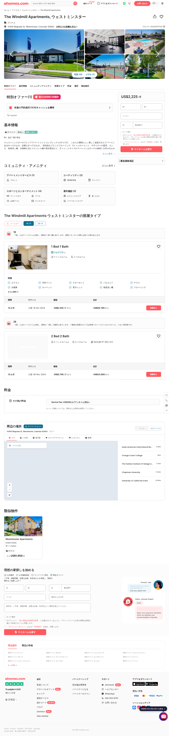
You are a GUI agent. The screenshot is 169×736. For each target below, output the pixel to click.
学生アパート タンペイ (130, 657)
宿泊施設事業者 (79, 685)
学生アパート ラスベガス (54, 661)
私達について (43, 685)
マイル (141, 428)
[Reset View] (9, 495)
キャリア (41, 693)
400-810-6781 (111, 698)
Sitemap (37, 729)
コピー (51, 431)
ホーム (6, 10)
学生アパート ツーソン (130, 661)
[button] (107, 3)
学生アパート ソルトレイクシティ (134, 653)
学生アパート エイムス (92, 661)
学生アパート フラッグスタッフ (56, 657)
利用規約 (150, 142)
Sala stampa (42, 716)
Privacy (13, 729)
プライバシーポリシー (131, 142)
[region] (61, 470)
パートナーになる (80, 689)
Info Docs (28, 729)
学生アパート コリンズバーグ (94, 653)
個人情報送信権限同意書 (142, 135)
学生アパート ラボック (15, 657)
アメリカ (15, 10)
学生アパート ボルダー (53, 653)
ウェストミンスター (29, 10)
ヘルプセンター (112, 689)
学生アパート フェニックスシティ (19, 661)
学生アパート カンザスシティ (94, 657)
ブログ (40, 707)
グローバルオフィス (48, 689)
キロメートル (155, 428)
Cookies (20, 729)
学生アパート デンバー (15, 653)
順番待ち (153, 308)
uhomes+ (44, 711)
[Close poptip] (165, 709)
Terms (6, 729)
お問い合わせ (142, 3)
